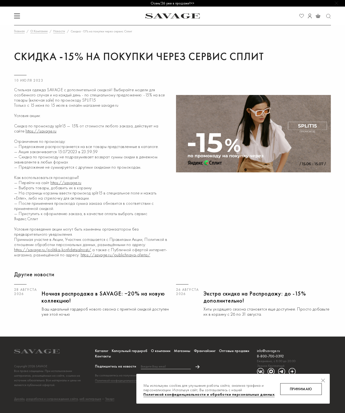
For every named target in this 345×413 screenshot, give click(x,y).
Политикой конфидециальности (116, 380)
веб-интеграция (90, 399)
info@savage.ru (268, 350)
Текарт (109, 399)
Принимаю (301, 388)
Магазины (182, 350)
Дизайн (19, 399)
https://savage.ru (41, 131)
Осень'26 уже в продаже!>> (172, 3)
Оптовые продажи (234, 350)
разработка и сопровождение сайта (52, 399)
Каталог (101, 350)
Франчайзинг (204, 350)
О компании (160, 350)
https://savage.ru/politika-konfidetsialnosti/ (52, 250)
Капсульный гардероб (129, 350)
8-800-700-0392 (270, 356)
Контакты (103, 356)
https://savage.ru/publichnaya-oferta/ (115, 255)
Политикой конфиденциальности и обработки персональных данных (209, 394)
